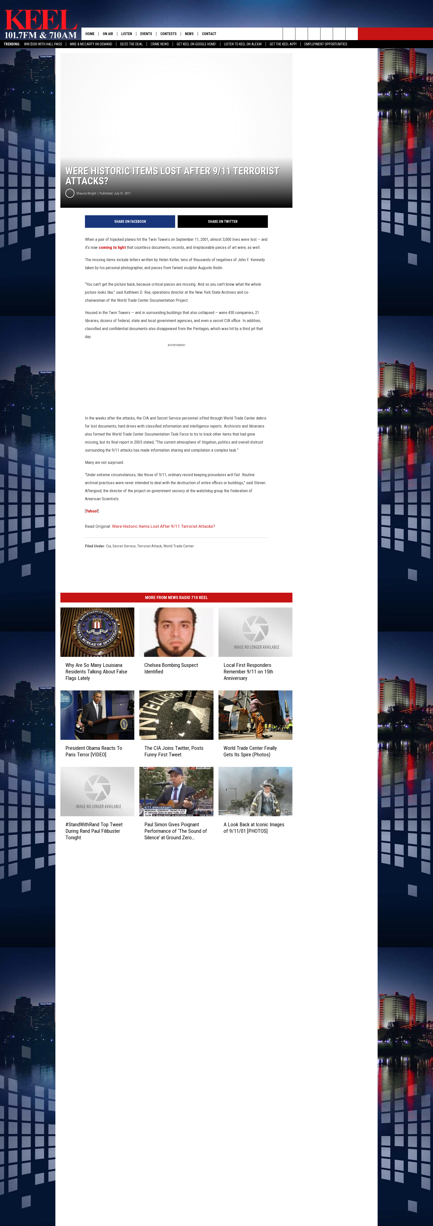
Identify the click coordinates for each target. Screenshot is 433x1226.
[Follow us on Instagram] (326, 34)
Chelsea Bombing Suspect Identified (171, 668)
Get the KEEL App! (283, 44)
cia (108, 546)
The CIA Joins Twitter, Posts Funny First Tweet (173, 751)
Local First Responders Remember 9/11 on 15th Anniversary (248, 671)
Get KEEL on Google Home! (196, 44)
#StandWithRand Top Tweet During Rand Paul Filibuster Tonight (94, 830)
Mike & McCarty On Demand (91, 44)
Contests (168, 34)
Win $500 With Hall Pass (43, 44)
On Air (108, 34)
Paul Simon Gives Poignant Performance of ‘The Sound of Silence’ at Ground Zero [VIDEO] (175, 831)
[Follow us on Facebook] (314, 34)
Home (89, 34)
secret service (124, 546)
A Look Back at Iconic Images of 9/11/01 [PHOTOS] (254, 828)
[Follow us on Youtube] (339, 34)
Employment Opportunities (325, 44)
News (189, 34)
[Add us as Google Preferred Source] (301, 34)
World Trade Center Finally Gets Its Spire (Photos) (250, 751)
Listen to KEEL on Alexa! (243, 44)
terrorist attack (149, 546)
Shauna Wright (86, 193)
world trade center (178, 546)
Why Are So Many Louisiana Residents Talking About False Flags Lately (96, 671)
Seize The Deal (131, 44)
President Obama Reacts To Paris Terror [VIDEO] (93, 751)
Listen (126, 34)
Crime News (160, 44)
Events (146, 34)
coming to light (112, 247)
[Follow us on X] (352, 34)
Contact (209, 34)
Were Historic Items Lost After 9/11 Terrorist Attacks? (163, 526)
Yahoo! (92, 511)
